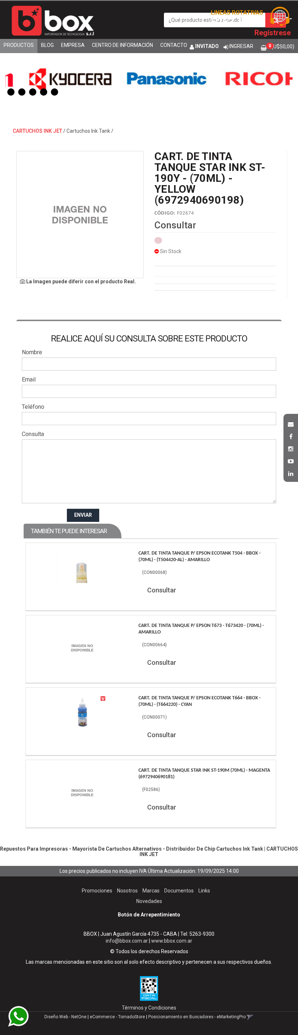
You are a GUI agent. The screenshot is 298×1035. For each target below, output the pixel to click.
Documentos (179, 891)
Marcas (151, 891)
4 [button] (43, 92)
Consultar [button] (175, 225)
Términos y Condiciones (149, 1008)
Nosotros (127, 891)
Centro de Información (122, 45)
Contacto (173, 45)
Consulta (33, 434)
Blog (47, 45)
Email (29, 379)
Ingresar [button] (241, 46)
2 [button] (21, 92)
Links (204, 891)
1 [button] (11, 92)
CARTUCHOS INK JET (37, 131)
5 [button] (54, 92)
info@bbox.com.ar (127, 941)
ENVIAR (83, 515)
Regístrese (272, 32)
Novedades (149, 901)
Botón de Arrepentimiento (149, 915)
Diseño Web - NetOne (65, 1016)
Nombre (32, 352)
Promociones (97, 891)
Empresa (73, 45)
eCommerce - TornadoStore (117, 1016)
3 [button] (32, 92)
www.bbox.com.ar (171, 941)
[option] (53, 78)
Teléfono (33, 406)
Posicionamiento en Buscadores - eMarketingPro (197, 1016)
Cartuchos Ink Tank (88, 131)
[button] (290, 423)
